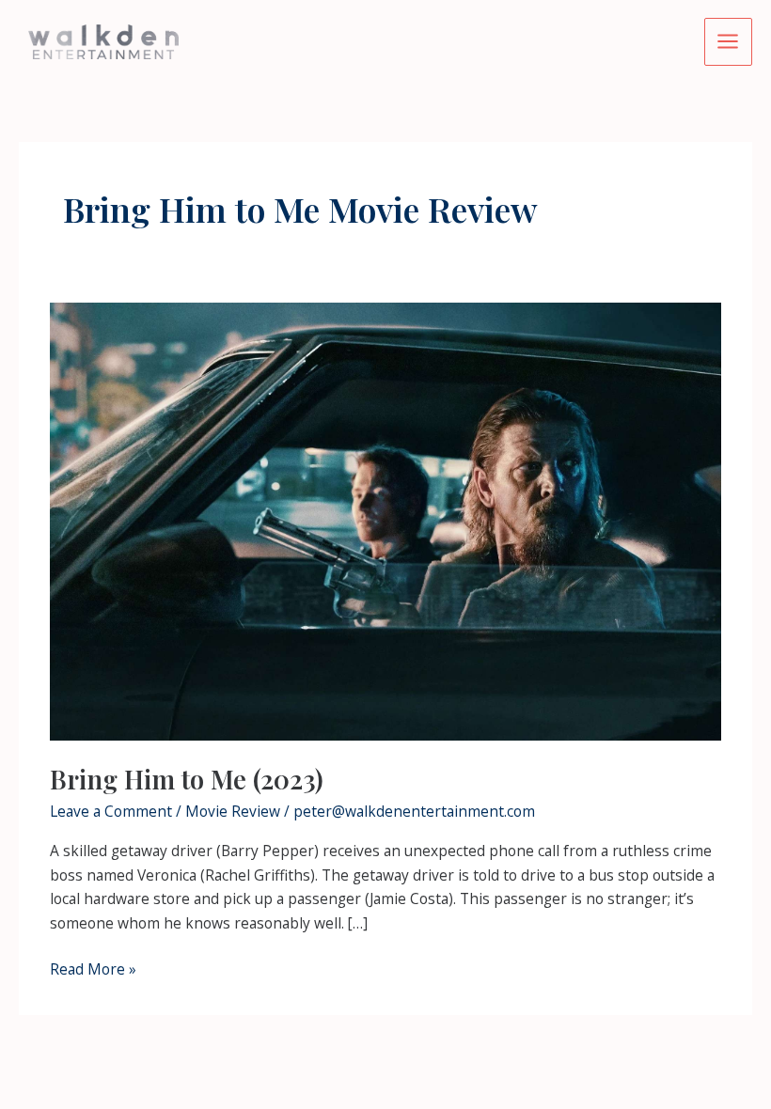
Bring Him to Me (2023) (186, 778)
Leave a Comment (111, 811)
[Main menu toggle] (728, 42)
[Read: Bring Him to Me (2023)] (385, 519)
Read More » (93, 970)
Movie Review (232, 811)
